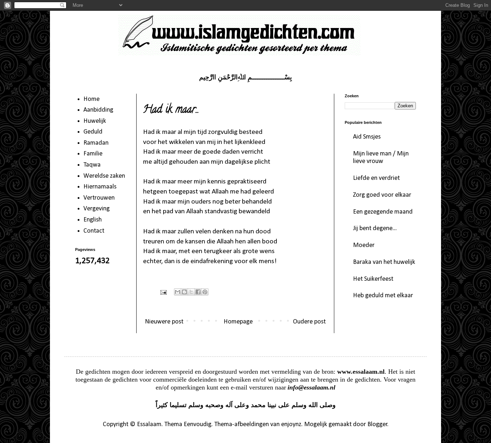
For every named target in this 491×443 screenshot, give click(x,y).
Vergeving (96, 208)
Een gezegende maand (383, 212)
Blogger (377, 424)
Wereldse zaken (104, 176)
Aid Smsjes (367, 137)
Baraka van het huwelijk (384, 262)
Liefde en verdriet (376, 178)
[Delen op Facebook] (198, 291)
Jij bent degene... (375, 228)
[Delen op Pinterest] (204, 291)
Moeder (364, 245)
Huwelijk (94, 121)
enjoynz (291, 424)
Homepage (238, 321)
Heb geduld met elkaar (383, 295)
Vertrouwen (99, 198)
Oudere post (309, 321)
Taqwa (92, 165)
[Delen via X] (191, 291)
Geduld (92, 132)
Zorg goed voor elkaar (382, 195)
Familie (92, 153)
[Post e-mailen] (162, 292)
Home (91, 99)
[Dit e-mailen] (177, 291)
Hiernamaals (99, 186)
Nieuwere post (164, 321)
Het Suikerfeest (373, 279)
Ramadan (96, 143)
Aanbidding (98, 110)
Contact (93, 231)
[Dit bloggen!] (184, 291)
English (92, 219)
